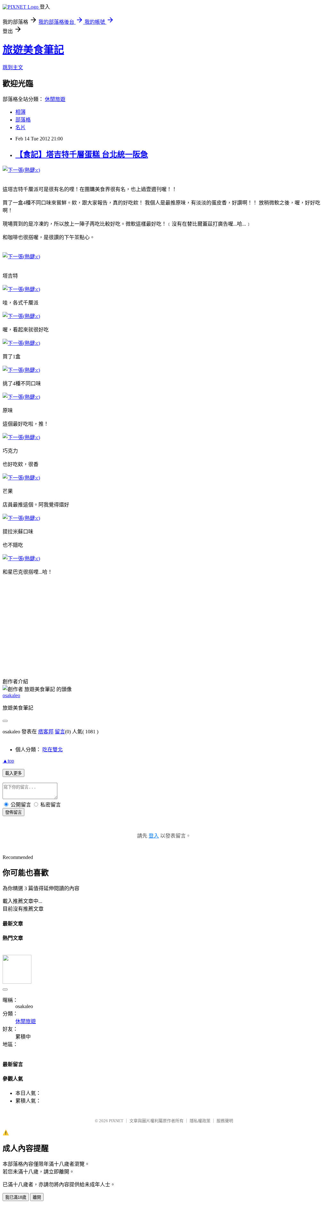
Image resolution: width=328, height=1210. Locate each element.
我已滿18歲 (15, 1197)
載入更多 (13, 773)
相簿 (20, 112)
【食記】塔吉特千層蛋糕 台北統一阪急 (81, 154)
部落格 (23, 119)
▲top (8, 761)
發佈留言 (13, 812)
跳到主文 (13, 67)
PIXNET (116, 1120)
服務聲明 (225, 1120)
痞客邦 (45, 731)
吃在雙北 (52, 749)
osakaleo (11, 695)
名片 (20, 127)
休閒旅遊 (55, 99)
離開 (37, 1197)
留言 (60, 731)
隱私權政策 (200, 1120)
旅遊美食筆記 (33, 49)
